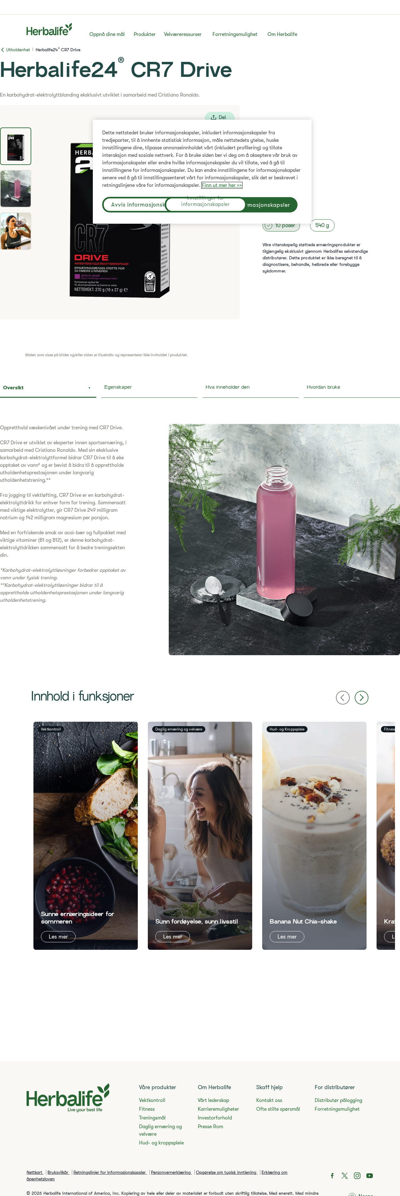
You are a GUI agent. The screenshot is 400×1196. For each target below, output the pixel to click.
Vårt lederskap (213, 1100)
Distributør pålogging (338, 1100)
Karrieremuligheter (218, 1109)
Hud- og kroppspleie (161, 1143)
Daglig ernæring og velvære (160, 1130)
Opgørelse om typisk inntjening (227, 1172)
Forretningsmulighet (235, 34)
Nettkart (35, 1172)
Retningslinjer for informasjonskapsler (110, 1172)
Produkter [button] (145, 34)
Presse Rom (210, 1126)
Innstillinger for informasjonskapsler (205, 202)
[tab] (15, 146)
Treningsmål (152, 1118)
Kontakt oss (269, 1100)
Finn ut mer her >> (222, 185)
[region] (202, 172)
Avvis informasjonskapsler (146, 205)
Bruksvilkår (58, 1172)
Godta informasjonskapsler (252, 205)
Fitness (147, 1109)
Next (361, 697)
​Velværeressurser (183, 34)
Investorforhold (215, 1118)
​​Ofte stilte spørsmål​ (278, 1109)
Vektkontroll (152, 1100)
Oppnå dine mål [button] (107, 34)
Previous (342, 697)
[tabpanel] (200, 539)
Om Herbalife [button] (282, 34)
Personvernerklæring (171, 1172)
